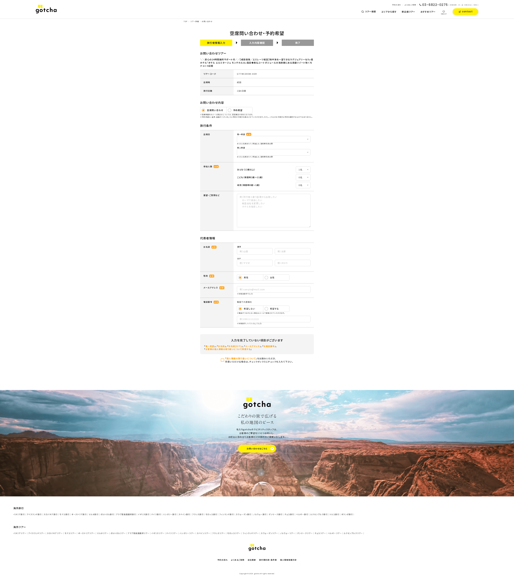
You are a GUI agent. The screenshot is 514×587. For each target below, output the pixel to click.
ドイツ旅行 (156, 514)
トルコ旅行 (334, 514)
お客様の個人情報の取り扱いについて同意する (228, 349)
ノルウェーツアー (287, 533)
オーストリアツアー (86, 533)
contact (467, 11)
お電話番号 (269, 346)
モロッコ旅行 (211, 514)
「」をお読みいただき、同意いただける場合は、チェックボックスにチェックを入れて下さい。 (259, 360)
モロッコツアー (234, 533)
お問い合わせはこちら (257, 448)
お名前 (221, 346)
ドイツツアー (172, 533)
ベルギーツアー (335, 533)
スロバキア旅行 (51, 514)
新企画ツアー (408, 11)
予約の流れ (396, 5)
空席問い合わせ (215, 110)
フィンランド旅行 (226, 514)
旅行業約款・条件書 (268, 559)
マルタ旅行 (94, 514)
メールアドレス (252, 346)
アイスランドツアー (36, 533)
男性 (246, 277)
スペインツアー (203, 533)
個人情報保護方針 (288, 559)
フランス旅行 (198, 514)
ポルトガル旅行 (107, 514)
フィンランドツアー (251, 533)
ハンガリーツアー (187, 533)
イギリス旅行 (144, 514)
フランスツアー (218, 533)
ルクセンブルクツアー (353, 533)
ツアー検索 (370, 11)
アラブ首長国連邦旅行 (126, 514)
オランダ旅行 (347, 514)
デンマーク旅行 (276, 514)
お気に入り (444, 14)
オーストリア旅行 (79, 514)
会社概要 (252, 559)
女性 (272, 277)
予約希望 (238, 110)
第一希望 (209, 346)
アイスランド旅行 (34, 514)
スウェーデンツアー (269, 533)
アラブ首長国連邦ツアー (139, 533)
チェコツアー (320, 533)
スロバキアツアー (55, 533)
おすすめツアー (428, 11)
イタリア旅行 (19, 514)
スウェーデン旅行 (243, 514)
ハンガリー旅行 (170, 514)
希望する (274, 308)
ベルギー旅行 (302, 514)
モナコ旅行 (65, 514)
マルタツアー (103, 533)
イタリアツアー (20, 533)
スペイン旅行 (184, 514)
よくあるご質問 (410, 5)
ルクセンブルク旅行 (319, 514)
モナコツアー (70, 533)
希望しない (249, 308)
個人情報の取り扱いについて (241, 358)
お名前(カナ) (234, 346)
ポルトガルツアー (118, 533)
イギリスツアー (158, 533)
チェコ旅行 (289, 514)
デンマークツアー (305, 533)
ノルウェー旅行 (260, 514)
